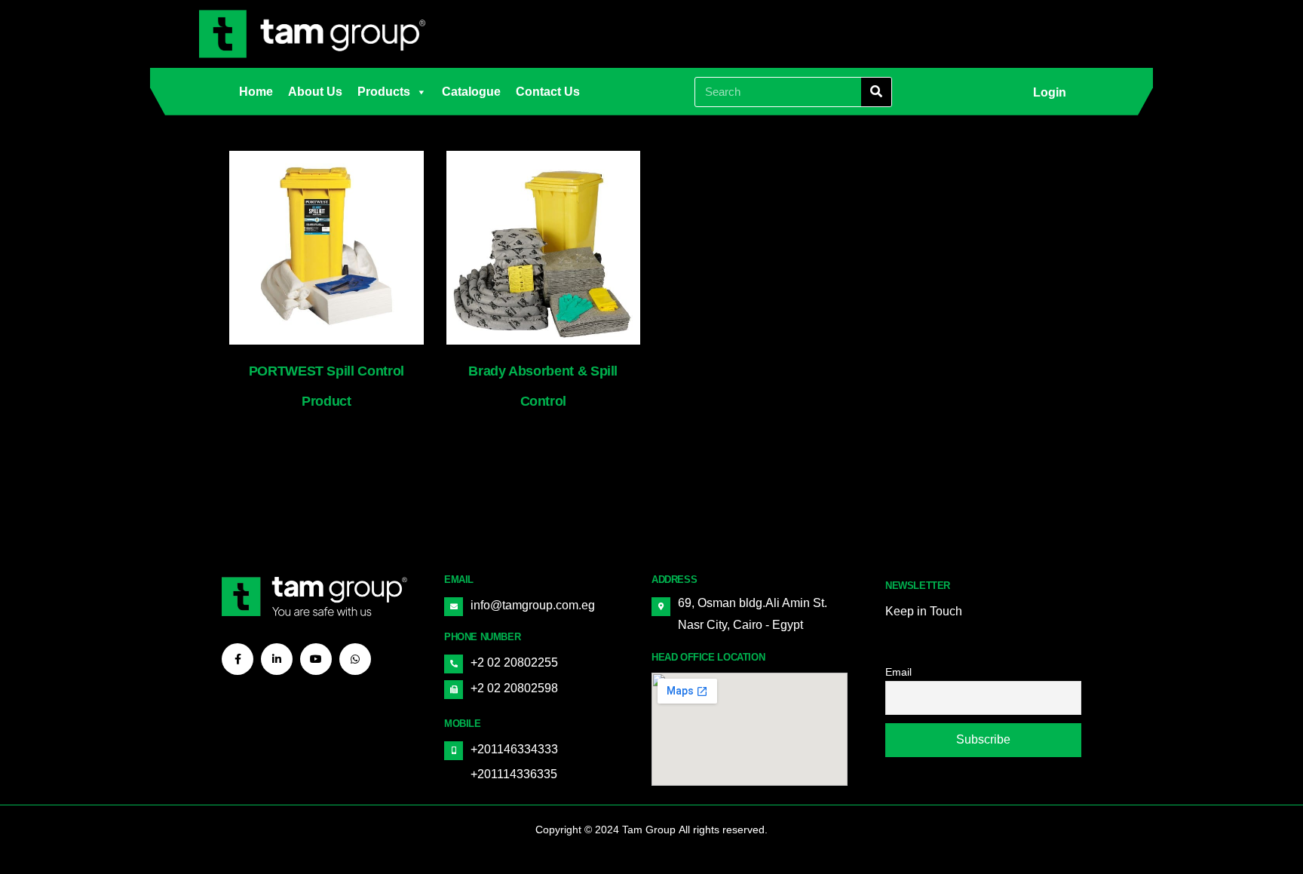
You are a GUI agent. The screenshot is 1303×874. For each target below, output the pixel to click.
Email (898, 672)
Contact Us (548, 91)
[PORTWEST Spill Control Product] (326, 248)
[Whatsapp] (355, 659)
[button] (1050, 92)
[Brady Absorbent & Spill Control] (543, 248)
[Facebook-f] (237, 659)
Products (383, 91)
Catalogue (471, 91)
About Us (315, 91)
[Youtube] (316, 659)
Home (256, 91)
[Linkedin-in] (277, 659)
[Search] (876, 92)
